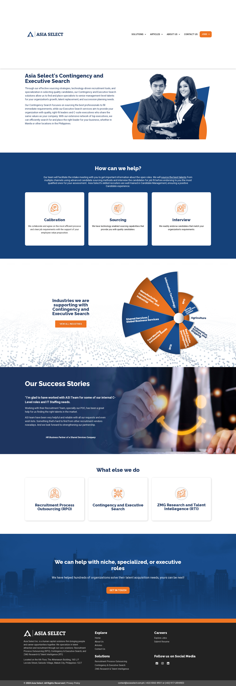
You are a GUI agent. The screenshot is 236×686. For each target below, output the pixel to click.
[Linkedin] (168, 663)
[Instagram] (162, 663)
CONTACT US (191, 34)
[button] (70, 324)
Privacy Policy (73, 683)
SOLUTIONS (137, 34)
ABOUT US (172, 34)
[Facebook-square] (157, 663)
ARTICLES (155, 34)
